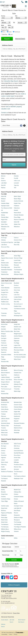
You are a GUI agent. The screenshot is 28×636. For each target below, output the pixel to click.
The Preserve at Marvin (20, 476)
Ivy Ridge (16, 292)
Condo (10, 32)
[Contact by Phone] (22, 2)
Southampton (17, 425)
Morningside (17, 382)
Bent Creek (17, 331)
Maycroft (16, 421)
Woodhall (3, 481)
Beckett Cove (17, 489)
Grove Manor (17, 455)
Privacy (15, 634)
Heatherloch (17, 416)
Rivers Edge (4, 517)
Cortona (3, 450)
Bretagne (3, 333)
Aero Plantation (5, 443)
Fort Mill (16, 178)
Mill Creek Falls (5, 299)
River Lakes (4, 386)
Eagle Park (4, 375)
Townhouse (17, 32)
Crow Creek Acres (18, 450)
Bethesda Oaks (18, 402)
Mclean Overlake (18, 379)
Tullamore (3, 315)
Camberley (16, 448)
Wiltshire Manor (5, 529)
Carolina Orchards (18, 201)
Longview (16, 460)
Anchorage (4, 237)
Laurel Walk (17, 377)
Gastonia (3, 180)
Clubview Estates (18, 407)
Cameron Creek (18, 240)
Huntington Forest (18, 506)
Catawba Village (5, 203)
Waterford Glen (5, 274)
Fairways (3, 414)
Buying (3, 538)
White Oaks (17, 430)
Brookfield (16, 283)
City (16, 16)
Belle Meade (4, 370)
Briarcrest (3, 448)
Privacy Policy (16, 613)
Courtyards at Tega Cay (7, 242)
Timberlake (4, 313)
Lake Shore (4, 244)
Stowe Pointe (17, 386)
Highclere (3, 457)
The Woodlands (18, 269)
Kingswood (16, 418)
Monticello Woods (5, 423)
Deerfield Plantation (19, 453)
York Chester (4, 435)
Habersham (17, 208)
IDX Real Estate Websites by (8, 632)
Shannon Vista (17, 467)
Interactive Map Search (11, 81)
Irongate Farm (4, 292)
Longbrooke (4, 347)
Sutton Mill (16, 222)
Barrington (3, 446)
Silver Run (16, 352)
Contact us (4, 112)
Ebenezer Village (18, 258)
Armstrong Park (5, 402)
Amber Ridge (17, 255)
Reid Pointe (4, 350)
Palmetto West (4, 217)
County (3, 16)
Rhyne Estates (4, 265)
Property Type (5, 30)
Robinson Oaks (5, 425)
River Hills (16, 301)
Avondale (3, 329)
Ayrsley (3, 489)
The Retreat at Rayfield (19, 357)
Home (3, 32)
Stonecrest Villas (5, 247)
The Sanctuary (4, 527)
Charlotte (16, 176)
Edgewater (16, 340)
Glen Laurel (4, 345)
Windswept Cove (18, 315)
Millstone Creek (18, 347)
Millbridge (16, 462)
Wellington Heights (18, 274)
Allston (2, 255)
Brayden (3, 201)
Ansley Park (17, 324)
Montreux (3, 510)
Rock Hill (3, 185)
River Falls (16, 244)
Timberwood (4, 272)
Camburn (16, 285)
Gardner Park (17, 414)
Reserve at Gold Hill (19, 219)
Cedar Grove (4, 407)
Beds (2, 25)
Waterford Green (18, 428)
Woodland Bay (4, 393)
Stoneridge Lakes (5, 267)
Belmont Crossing (18, 370)
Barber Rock (17, 329)
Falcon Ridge (4, 501)
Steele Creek (4, 520)
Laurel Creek (17, 260)
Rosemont (3, 352)
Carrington (3, 338)
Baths (9, 25)
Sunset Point (17, 267)
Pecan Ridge (17, 217)
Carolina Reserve (18, 336)
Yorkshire (16, 531)
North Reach (17, 510)
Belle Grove (17, 446)
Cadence (16, 237)
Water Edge (17, 272)
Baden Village (17, 196)
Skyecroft (3, 469)
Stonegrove (17, 520)
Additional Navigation (14, 585)
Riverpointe (17, 515)
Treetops (3, 359)
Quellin (3, 467)
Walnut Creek (17, 359)
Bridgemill (3, 336)
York (15, 187)
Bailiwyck (3, 198)
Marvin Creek (4, 462)
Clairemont (16, 338)
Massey (3, 215)
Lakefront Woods (5, 377)
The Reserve (4, 478)
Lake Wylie (4, 183)
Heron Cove (17, 290)
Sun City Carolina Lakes (20, 354)
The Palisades (17, 524)
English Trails (17, 203)
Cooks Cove (17, 287)
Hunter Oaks (17, 457)
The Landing (4, 308)
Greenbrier (4, 455)
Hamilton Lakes (5, 506)
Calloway (3, 240)
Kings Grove (4, 294)
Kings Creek (4, 508)
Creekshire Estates (18, 496)
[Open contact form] (26, 2)
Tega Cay (16, 185)
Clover (2, 178)
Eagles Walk (17, 411)
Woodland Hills (4, 361)
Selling (15, 538)
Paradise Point (4, 384)
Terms (10, 634)
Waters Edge (17, 391)
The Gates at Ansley (6, 476)
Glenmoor (3, 416)
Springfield (3, 222)
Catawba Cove (17, 372)
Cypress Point (4, 290)
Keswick (16, 210)
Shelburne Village (18, 517)
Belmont (3, 176)
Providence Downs (18, 464)
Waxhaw (3, 187)
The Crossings (17, 522)
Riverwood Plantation (19, 423)
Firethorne (3, 343)
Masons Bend (17, 212)
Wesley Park (4, 430)
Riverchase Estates (18, 350)
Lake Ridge (17, 242)
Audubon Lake (17, 326)
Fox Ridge (16, 343)
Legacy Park (17, 345)
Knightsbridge (4, 212)
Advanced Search (20, 38)
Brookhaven (4, 404)
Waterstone (17, 226)
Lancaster (16, 183)
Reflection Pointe (18, 384)
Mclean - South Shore (6, 379)
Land (11, 34)
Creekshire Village (5, 499)
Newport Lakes (17, 262)
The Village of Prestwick (20, 527)
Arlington (3, 326)
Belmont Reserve (5, 372)
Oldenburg (3, 464)
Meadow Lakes (5, 262)
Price (2, 20)
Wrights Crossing (5, 531)
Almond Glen (4, 324)
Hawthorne (16, 375)
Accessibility (4, 634)
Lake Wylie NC (17, 508)
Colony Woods (4, 409)
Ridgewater (4, 515)
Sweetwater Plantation (6, 269)
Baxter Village (17, 198)
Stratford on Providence (7, 471)
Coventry (3, 496)
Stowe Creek (4, 522)
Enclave (16, 499)
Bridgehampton (18, 333)
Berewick (3, 492)
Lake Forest (4, 297)
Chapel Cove (4, 494)
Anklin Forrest (17, 443)
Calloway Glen (17, 492)
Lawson (3, 460)
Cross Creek (4, 411)
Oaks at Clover (17, 299)
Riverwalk (16, 265)
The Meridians (4, 524)
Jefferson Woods (5, 418)
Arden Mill (3, 196)
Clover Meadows (5, 287)
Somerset (16, 469)
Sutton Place (4, 224)
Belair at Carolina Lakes (7, 331)
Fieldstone (16, 205)
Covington (3, 340)
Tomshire (3, 428)
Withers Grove (17, 529)
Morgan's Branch (5, 382)
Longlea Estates (18, 297)
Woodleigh (16, 432)
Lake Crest (16, 294)
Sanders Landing (5, 304)
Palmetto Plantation (19, 215)
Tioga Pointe (17, 313)
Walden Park (17, 224)
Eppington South (5, 205)
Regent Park (4, 219)
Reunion (16, 513)
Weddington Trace (18, 478)
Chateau (16, 494)
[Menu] (26, 6)
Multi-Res (4, 34)
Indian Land (17, 180)
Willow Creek (4, 432)
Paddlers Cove (4, 301)
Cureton (3, 453)
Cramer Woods (17, 409)
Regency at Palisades (6, 513)
